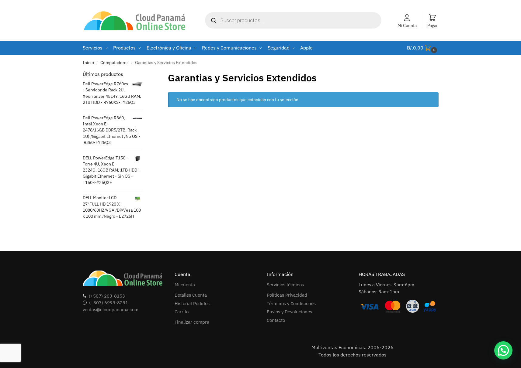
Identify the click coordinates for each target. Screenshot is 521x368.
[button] (423, 48)
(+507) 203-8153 (107, 296)
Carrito (182, 312)
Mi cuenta (185, 285)
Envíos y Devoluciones (289, 312)
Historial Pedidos (192, 303)
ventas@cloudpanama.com (110, 309)
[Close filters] (145, 74)
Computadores (114, 62)
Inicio (88, 62)
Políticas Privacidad (287, 295)
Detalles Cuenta (191, 295)
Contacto (276, 320)
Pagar (432, 25)
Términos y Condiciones (291, 303)
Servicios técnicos (285, 285)
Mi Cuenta (407, 25)
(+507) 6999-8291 (108, 302)
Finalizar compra (192, 322)
